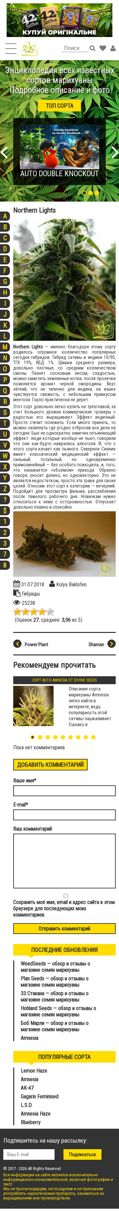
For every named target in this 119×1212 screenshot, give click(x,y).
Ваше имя (24, 780)
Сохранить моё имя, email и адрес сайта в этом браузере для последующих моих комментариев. (64, 908)
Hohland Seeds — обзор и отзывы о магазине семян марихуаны (58, 1011)
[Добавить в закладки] (102, 48)
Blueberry (31, 1122)
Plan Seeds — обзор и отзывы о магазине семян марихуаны (55, 981)
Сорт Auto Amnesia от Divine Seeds (64, 680)
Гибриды (31, 594)
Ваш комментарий (32, 829)
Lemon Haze (34, 1071)
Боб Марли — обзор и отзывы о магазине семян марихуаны (55, 1026)
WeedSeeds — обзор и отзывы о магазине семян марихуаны (55, 966)
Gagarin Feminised (40, 1096)
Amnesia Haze (36, 1114)
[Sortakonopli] (29, 48)
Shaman (96, 644)
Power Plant (36, 644)
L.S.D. (26, 1105)
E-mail (20, 804)
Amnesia (29, 1038)
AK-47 (27, 1088)
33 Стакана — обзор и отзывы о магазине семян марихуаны (55, 996)
